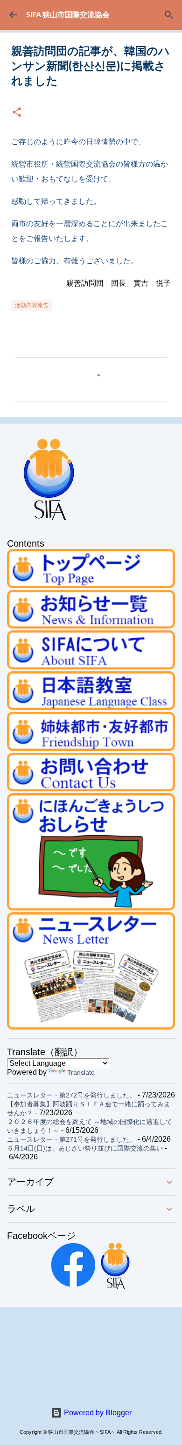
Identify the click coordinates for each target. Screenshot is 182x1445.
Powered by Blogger (97, 1413)
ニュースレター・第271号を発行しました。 (71, 1139)
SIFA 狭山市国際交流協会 (68, 14)
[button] (16, 113)
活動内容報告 (32, 304)
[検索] (169, 15)
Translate (81, 1072)
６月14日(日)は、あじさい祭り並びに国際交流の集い (85, 1148)
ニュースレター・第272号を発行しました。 (71, 1095)
